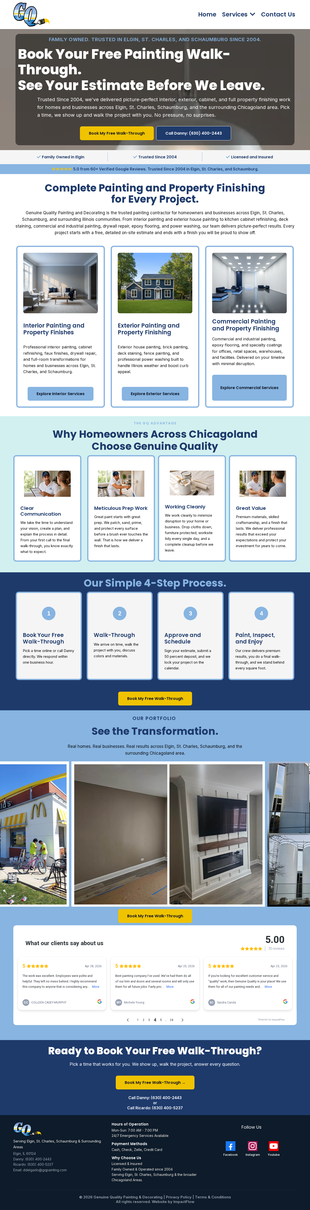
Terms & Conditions (213, 1197)
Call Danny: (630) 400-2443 (155, 1097)
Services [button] (235, 14)
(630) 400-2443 (38, 1159)
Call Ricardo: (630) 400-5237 (155, 1107)
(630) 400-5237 (40, 1164)
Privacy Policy (179, 1197)
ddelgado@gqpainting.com (45, 1170)
